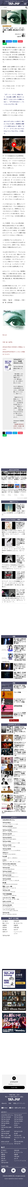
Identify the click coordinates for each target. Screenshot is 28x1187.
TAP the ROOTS (9, 838)
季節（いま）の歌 (9, 887)
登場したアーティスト (19, 1103)
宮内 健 (4, 929)
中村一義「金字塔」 (8, 342)
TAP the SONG (11, 842)
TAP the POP (6, 935)
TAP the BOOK (11, 879)
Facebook (9, 41)
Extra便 (10, 857)
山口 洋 (16, 929)
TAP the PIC (10, 913)
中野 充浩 (16, 927)
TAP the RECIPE (8, 906)
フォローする (14, 1087)
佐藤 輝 (19, 36)
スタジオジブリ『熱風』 (11, 898)
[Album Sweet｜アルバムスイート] (14, 1001)
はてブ (14, 41)
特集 (10, 1103)
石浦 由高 (16, 921)
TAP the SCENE (10, 830)
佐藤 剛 (4, 925)
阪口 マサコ (6, 923)
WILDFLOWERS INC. (9, 1176)
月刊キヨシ (9, 853)
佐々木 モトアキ (18, 923)
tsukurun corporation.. (19, 1178)
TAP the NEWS (12, 849)
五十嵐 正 (5, 921)
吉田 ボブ (5, 931)
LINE (5, 43)
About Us (4, 1103)
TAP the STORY (9, 846)
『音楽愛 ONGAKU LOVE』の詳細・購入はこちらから (18, 426)
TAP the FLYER (10, 876)
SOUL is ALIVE (8, 902)
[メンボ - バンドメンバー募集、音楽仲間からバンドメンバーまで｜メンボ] (14, 1023)
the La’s (5, 335)
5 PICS (12, 861)
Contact (5, 1107)
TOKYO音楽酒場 (10, 894)
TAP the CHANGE (10, 827)
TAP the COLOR (9, 834)
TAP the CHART (10, 872)
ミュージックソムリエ (10, 909)
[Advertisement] (14, 452)
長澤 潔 (4, 927)
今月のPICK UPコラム (9, 820)
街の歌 (10, 883)
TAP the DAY (9, 868)
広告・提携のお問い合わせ (18, 1107)
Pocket (20, 41)
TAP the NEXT (10, 823)
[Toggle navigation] (25, 3)
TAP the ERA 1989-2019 (10, 864)
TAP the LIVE (9, 891)
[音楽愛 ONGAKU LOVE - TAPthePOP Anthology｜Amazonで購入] (14, 979)
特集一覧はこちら (14, 720)
